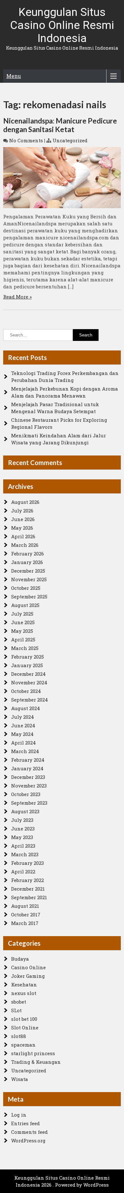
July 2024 (22, 717)
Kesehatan (24, 984)
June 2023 (23, 828)
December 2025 (28, 571)
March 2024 (25, 751)
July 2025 (22, 614)
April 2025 (23, 639)
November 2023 (29, 785)
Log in (18, 1115)
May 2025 (22, 631)
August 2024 (25, 708)
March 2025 (24, 648)
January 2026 (27, 562)
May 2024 (22, 734)
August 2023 (25, 811)
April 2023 (23, 846)
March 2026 (24, 545)
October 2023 (25, 794)
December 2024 (28, 674)
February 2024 (28, 760)
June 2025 (23, 622)
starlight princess (33, 1053)
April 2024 (23, 742)
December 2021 (28, 889)
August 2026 (25, 502)
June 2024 (23, 725)
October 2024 (26, 691)
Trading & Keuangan (36, 1062)
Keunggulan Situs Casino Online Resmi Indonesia (62, 25)
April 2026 (23, 536)
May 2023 (22, 837)
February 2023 (27, 863)
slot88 (18, 1036)
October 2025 (25, 588)
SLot (16, 1010)
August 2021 (25, 906)
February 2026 (27, 553)
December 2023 (28, 777)
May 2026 (22, 528)
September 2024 (29, 699)
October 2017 (25, 914)
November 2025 (29, 579)
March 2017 (24, 923)
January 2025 (27, 665)
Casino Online (28, 967)
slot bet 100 (24, 1019)
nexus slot (23, 993)
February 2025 (27, 656)
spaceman (23, 1044)
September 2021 (29, 897)
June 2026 (23, 519)
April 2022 (23, 871)
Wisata (19, 1079)
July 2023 (22, 820)
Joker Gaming (28, 976)
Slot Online (24, 1027)
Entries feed (25, 1123)
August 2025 (25, 605)
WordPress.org (28, 1140)
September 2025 (29, 596)
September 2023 (29, 803)
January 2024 (27, 768)
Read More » (17, 296)
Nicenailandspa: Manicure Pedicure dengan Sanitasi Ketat (60, 125)
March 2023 (24, 854)
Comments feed (29, 1132)
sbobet (18, 1002)
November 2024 (29, 682)
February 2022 (27, 880)
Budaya (20, 959)
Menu (13, 76)
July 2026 (22, 510)
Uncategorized (69, 140)
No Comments (26, 140)
